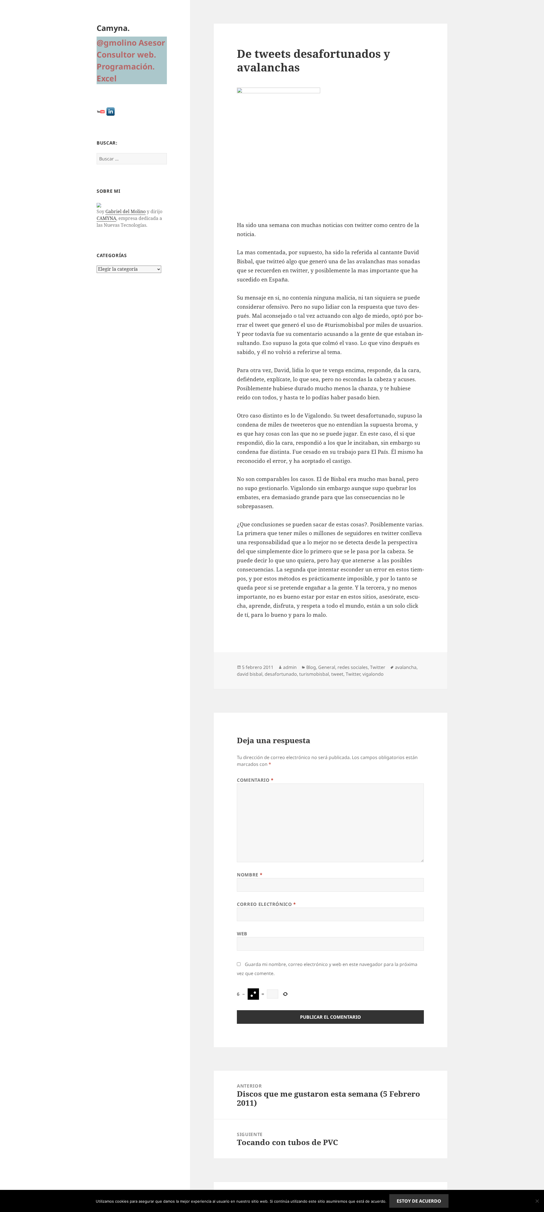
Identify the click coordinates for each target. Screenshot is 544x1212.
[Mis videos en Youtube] (101, 111)
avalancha (405, 667)
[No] (537, 1201)
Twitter (377, 667)
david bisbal (249, 674)
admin (290, 667)
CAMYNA (106, 218)
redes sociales (352, 667)
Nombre (249, 875)
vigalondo (373, 674)
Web (242, 934)
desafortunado (281, 674)
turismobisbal (314, 674)
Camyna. (113, 28)
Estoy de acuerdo (419, 1201)
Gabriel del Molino (125, 211)
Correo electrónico (266, 904)
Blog (311, 667)
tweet (337, 674)
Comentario (255, 780)
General (326, 667)
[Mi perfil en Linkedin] (110, 111)
